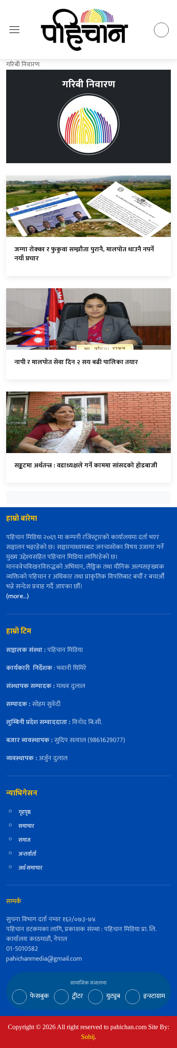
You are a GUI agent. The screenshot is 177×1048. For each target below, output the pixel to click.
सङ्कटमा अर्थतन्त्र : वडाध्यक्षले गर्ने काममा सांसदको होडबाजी (85, 465)
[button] (14, 29)
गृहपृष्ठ (25, 812)
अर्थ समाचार (30, 867)
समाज (24, 840)
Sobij (88, 1036)
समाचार (26, 826)
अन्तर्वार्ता (27, 854)
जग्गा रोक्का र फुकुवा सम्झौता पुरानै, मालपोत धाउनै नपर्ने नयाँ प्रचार (84, 254)
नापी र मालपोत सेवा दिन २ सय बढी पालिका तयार (76, 362)
